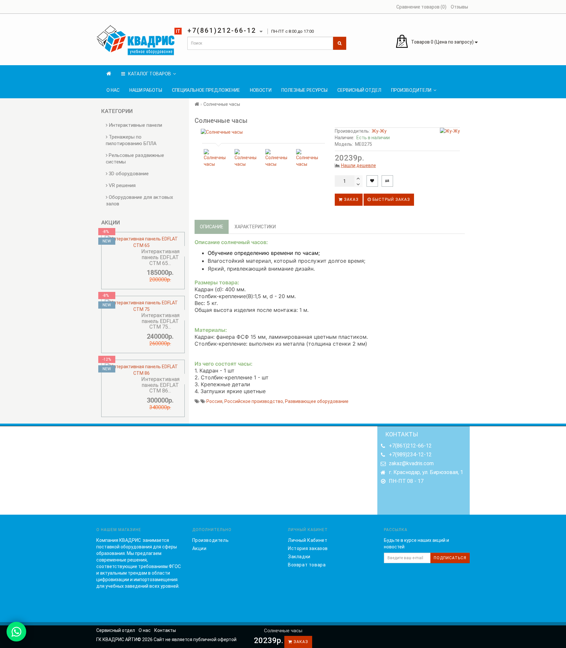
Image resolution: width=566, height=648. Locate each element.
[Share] (544, 7)
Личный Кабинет (307, 540)
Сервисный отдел (359, 90)
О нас (113, 90)
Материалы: (211, 330)
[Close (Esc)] (559, 7)
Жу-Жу (379, 131)
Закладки (299, 556)
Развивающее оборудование (317, 401)
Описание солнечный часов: (231, 242)
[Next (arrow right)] (554, 324)
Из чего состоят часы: (224, 363)
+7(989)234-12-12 (410, 454)
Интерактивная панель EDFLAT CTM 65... (160, 257)
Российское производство (253, 401)
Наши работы (145, 90)
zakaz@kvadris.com (411, 463)
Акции (199, 548)
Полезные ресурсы (304, 90)
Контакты (165, 630)
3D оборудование (128, 174)
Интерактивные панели (134, 125)
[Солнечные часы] (262, 132)
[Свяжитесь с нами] (16, 631)
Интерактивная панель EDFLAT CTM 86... (160, 385)
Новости (261, 90)
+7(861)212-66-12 (410, 446)
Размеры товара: (217, 282)
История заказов (308, 548)
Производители (411, 90)
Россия (214, 401)
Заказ (351, 199)
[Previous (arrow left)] (11, 324)
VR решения (121, 185)
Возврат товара (307, 564)
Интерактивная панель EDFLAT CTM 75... (160, 321)
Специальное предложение (206, 90)
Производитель (210, 540)
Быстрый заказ (390, 199)
